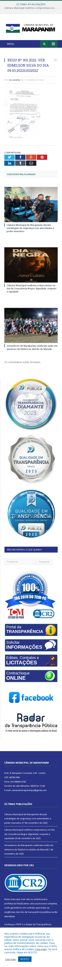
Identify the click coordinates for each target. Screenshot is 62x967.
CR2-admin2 (14, 80)
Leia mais (40, 949)
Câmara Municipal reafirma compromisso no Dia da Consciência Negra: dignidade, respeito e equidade (31, 8)
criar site (25, 899)
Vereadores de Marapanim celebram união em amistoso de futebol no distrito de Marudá (32, 347)
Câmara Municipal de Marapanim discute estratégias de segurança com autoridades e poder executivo (30, 228)
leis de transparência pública (35, 912)
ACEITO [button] (24, 959)
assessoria (41, 903)
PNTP (19, 924)
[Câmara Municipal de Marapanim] (31, 27)
